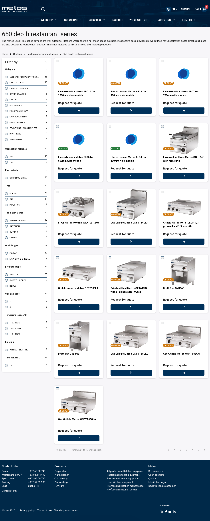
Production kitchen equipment (123, 478)
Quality (152, 478)
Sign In (185, 9)
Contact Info (10, 466)
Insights (117, 20)
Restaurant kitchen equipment (123, 474)
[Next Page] (205, 449)
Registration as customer (162, 485)
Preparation (60, 471)
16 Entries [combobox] (61, 450)
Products (60, 466)
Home (5, 54)
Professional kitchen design (122, 489)
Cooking (17, 54)
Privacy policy (27, 510)
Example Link (161, 513)
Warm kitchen (62, 474)
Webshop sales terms (66, 510)
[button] (26, 62)
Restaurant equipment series (42, 54)
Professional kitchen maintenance (125, 485)
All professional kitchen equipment (125, 471)
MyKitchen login (157, 482)
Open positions (156, 474)
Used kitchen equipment (120, 482)
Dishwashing (61, 482)
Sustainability (155, 471)
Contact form (9, 490)
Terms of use (44, 510)
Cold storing (60, 478)
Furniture (59, 485)
